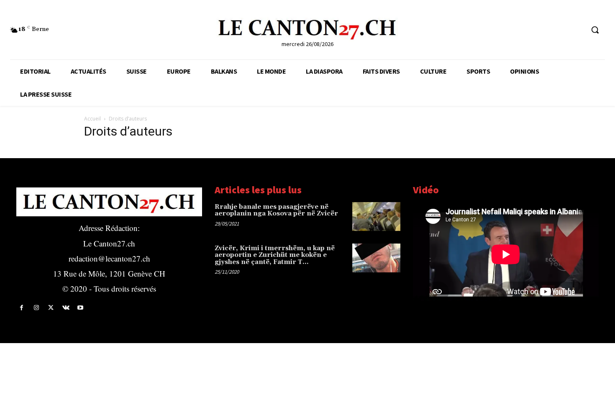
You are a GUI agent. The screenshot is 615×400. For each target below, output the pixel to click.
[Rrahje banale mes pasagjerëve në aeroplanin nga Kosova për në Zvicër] (376, 216)
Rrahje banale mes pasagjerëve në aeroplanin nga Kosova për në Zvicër (276, 210)
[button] (595, 30)
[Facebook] (21, 308)
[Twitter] (51, 308)
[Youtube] (80, 308)
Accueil (92, 118)
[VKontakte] (66, 308)
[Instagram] (36, 308)
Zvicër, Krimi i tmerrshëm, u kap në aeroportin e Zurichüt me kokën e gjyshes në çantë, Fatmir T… (275, 255)
